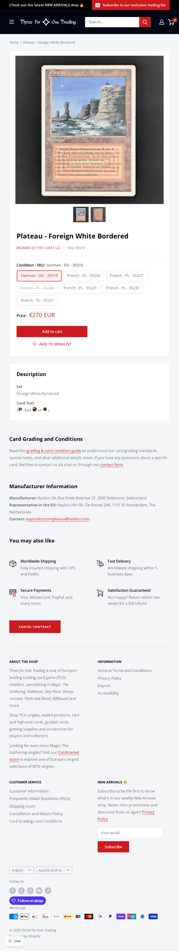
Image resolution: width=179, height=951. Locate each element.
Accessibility (108, 693)
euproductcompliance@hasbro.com (58, 519)
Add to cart (52, 331)
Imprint (104, 685)
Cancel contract (35, 627)
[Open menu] (11, 22)
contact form (111, 464)
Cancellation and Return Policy (36, 813)
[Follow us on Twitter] (21, 890)
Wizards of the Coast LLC (39, 248)
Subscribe (113, 846)
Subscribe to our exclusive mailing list (134, 5)
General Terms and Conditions (124, 670)
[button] (81, 214)
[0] (171, 22)
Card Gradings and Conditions (35, 821)
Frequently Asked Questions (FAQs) (40, 798)
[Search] (145, 22)
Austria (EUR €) (50, 870)
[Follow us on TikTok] (48, 890)
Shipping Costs (22, 806)
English (17, 870)
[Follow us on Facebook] (12, 890)
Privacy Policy (109, 678)
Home (13, 42)
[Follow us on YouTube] (39, 890)
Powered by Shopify (24, 936)
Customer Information (29, 791)
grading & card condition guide (54, 450)
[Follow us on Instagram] (30, 890)
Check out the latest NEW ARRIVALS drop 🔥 (46, 5)
